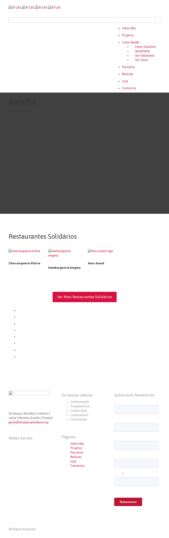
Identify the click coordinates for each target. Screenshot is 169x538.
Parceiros (128, 67)
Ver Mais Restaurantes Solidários (84, 297)
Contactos (129, 88)
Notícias (127, 74)
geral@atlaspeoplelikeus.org (29, 422)
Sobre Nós (129, 28)
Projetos (128, 35)
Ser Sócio (141, 60)
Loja (125, 81)
